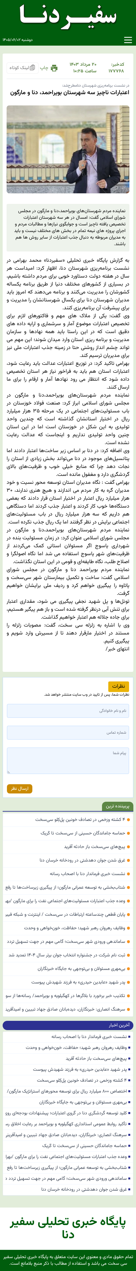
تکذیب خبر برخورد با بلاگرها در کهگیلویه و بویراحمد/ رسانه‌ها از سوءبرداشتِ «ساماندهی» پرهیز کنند (68, 996)
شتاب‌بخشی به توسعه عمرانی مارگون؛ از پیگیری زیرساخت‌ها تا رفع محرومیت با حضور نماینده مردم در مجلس (68, 887)
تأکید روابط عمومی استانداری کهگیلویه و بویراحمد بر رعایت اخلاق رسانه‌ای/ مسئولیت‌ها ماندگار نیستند (68, 1124)
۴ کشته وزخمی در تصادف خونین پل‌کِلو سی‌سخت (82, 820)
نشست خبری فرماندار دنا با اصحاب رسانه (90, 874)
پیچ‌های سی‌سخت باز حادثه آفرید (97, 847)
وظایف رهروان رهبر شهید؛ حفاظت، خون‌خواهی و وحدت (77, 928)
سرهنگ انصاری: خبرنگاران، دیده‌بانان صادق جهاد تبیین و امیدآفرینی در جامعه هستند (68, 1009)
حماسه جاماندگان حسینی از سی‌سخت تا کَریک (85, 833)
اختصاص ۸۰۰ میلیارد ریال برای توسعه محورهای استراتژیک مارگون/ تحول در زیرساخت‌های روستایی (68, 1091)
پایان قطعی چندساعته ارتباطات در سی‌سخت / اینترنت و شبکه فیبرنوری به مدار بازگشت (68, 914)
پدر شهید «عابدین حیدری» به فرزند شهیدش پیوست (80, 982)
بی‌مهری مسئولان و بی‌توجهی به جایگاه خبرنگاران (84, 969)
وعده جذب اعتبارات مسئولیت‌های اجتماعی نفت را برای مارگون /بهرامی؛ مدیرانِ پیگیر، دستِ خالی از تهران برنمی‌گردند (68, 901)
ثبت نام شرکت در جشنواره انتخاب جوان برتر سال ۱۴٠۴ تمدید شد (69, 955)
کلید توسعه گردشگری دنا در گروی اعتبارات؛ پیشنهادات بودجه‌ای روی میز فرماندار (68, 1113)
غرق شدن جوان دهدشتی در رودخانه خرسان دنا (85, 860)
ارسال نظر (19, 788)
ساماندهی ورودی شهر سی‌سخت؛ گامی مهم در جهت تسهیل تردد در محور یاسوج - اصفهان (68, 941)
